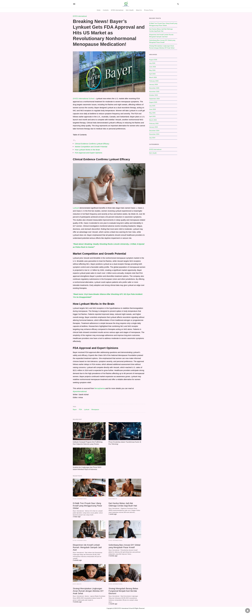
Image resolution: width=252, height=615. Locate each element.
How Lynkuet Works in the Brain (87, 150)
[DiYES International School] (126, 3)
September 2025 (154, 98)
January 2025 (153, 127)
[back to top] (247, 610)
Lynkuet (76, 208)
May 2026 (152, 70)
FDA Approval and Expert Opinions (88, 153)
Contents (106, 10)
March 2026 (153, 77)
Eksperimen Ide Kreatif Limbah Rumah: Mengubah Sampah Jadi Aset (87, 547)
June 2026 (152, 67)
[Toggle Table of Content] (74, 141)
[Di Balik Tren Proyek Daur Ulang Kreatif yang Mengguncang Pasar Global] (89, 488)
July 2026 (152, 63)
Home (99, 10)
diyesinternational (80, 391)
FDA (80, 409)
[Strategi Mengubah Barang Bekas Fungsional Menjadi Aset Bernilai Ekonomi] (125, 573)
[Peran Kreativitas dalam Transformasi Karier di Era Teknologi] (125, 431)
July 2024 (152, 137)
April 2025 (152, 116)
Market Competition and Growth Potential (91, 147)
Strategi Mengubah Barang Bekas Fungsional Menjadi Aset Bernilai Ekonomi (123, 590)
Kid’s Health (130, 10)
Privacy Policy (148, 10)
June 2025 (152, 109)
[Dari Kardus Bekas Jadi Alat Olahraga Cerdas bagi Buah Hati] (125, 488)
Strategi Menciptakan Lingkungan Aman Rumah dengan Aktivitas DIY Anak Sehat (88, 590)
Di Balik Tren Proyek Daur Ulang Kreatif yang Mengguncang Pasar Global (87, 505)
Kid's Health (113, 498)
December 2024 (154, 130)
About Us (139, 10)
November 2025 (154, 91)
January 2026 (153, 84)
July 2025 (152, 106)
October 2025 (153, 95)
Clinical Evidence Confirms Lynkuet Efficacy (92, 144)
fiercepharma (99, 388)
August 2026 (153, 59)
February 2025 (153, 123)
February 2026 (153, 81)
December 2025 (154, 88)
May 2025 (152, 113)
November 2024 (154, 134)
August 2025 (153, 102)
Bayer (75, 409)
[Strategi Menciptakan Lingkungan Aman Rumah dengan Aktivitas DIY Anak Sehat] (89, 573)
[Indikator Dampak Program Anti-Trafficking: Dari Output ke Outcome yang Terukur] (89, 431)
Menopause (95, 409)
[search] (178, 4)
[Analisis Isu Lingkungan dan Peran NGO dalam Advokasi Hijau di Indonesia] (89, 456)
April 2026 (152, 74)
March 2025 (153, 120)
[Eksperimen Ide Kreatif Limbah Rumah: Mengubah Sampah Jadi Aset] (89, 529)
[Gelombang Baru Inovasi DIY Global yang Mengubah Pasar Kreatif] (125, 529)
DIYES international (117, 10)
